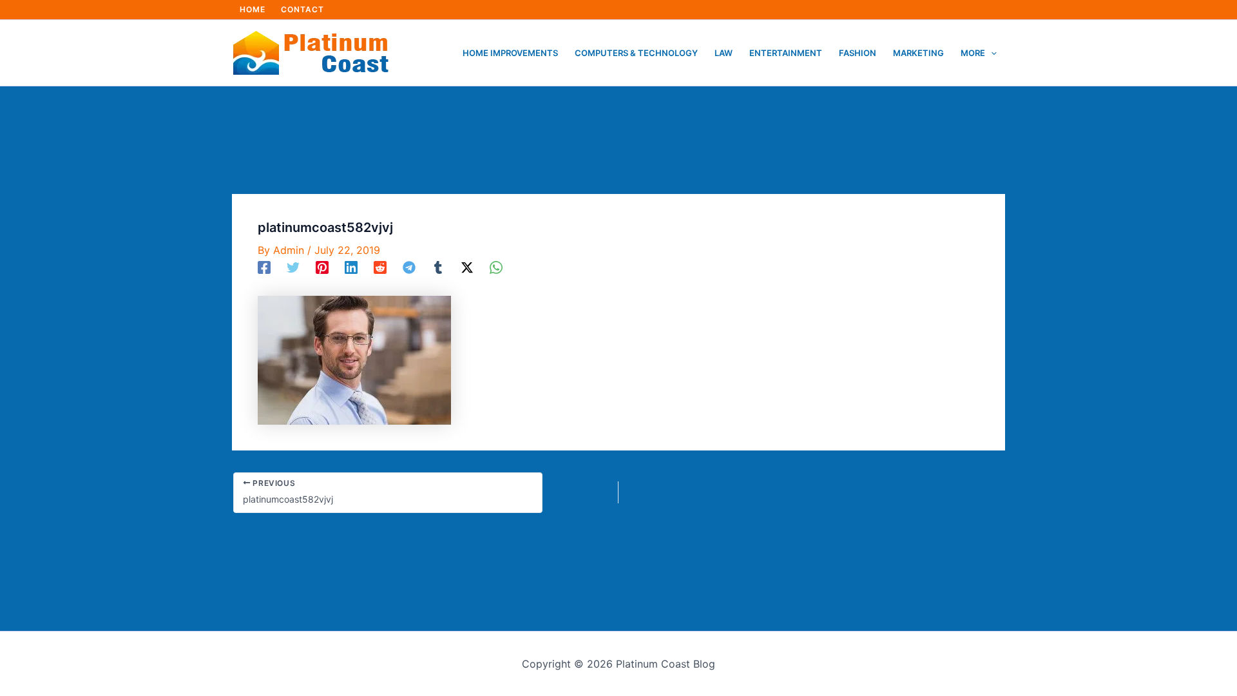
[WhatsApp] (496, 267)
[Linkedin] (351, 267)
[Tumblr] (438, 267)
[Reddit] (380, 267)
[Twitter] (293, 267)
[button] (991, 53)
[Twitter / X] (467, 267)
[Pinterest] (322, 267)
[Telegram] (409, 267)
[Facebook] (264, 267)
